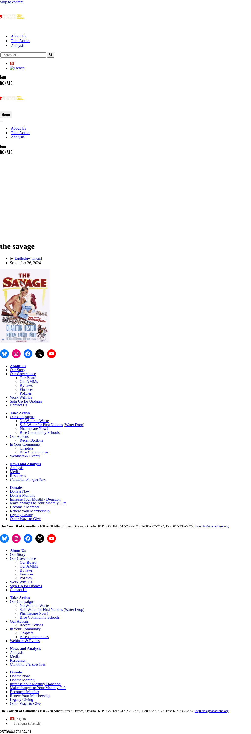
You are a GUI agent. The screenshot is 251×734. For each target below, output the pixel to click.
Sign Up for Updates (26, 401)
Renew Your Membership (30, 511)
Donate (16, 487)
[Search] (50, 55)
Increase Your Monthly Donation (35, 499)
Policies (26, 393)
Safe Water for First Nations (41, 425)
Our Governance (23, 374)
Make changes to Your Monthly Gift (38, 503)
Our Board (28, 378)
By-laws (26, 385)
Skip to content (11, 2)
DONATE (6, 83)
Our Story (17, 370)
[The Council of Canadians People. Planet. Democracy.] (12, 27)
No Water (28, 421)
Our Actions (19, 436)
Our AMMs (29, 381)
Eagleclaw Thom (28, 258)
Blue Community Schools (40, 432)
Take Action (20, 41)
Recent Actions (31, 440)
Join (3, 77)
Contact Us (18, 405)
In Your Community (25, 444)
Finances (26, 389)
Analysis (17, 45)
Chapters (26, 448)
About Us (18, 36)
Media (15, 472)
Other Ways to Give (25, 519)
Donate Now (20, 491)
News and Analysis (25, 464)
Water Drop (74, 425)
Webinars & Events (25, 456)
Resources (18, 476)
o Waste (43, 421)
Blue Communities (34, 452)
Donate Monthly (22, 495)
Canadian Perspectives (28, 479)
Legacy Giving (21, 515)
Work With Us (21, 397)
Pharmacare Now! (34, 429)
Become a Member (24, 507)
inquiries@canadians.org (212, 526)
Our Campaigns (22, 417)
